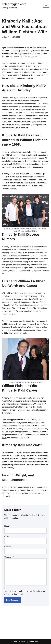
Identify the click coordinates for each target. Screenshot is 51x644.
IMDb (4, 438)
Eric (5, 37)
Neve (15, 641)
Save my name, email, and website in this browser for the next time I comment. (24, 592)
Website (7, 547)
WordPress (33, 641)
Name (7, 526)
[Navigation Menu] (46, 5)
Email (7, 536)
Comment (9, 557)
